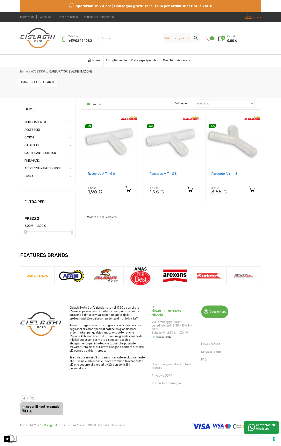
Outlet (28, 176)
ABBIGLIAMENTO (35, 122)
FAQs (204, 359)
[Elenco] (94, 104)
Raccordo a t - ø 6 (101, 174)
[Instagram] (32, 398)
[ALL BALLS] (106, 275)
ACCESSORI (32, 130)
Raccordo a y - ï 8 (224, 174)
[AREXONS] (175, 275)
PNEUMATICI (32, 161)
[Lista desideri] (212, 39)
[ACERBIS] (37, 275)
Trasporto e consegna (166, 383)
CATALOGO (31, 145)
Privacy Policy (163, 336)
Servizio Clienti (211, 352)
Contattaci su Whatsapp (265, 427)
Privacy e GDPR (162, 375)
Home (29, 109)
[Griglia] (88, 104)
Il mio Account (210, 344)
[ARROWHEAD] (244, 275)
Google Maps (218, 312)
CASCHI (29, 137)
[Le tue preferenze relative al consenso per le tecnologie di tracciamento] (274, 439)
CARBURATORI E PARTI (37, 82)
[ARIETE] (209, 275)
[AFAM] (72, 275)
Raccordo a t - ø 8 (163, 174)
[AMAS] (140, 275)
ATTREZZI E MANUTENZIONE (42, 168)
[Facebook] (24, 398)
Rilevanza (225, 103)
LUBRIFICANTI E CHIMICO (40, 153)
